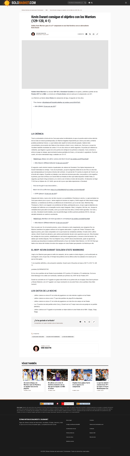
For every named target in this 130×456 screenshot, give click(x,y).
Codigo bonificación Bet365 (73, 424)
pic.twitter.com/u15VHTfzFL (71, 102)
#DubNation (46, 102)
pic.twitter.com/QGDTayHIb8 (81, 218)
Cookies (92, 420)
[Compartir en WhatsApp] (93, 34)
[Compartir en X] (89, 34)
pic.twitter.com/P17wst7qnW (79, 159)
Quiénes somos (70, 441)
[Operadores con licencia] (83, 404)
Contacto (92, 428)
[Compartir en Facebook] (86, 34)
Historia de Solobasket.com (96, 424)
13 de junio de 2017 (49, 106)
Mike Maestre (46, 348)
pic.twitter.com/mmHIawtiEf (76, 189)
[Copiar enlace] (97, 34)
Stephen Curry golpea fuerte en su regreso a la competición (81, 385)
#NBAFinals (37, 159)
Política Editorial (70, 432)
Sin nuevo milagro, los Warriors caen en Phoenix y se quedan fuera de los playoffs (32, 385)
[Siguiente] (108, 380)
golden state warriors (53, 336)
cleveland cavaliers (38, 336)
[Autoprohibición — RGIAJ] (57, 403)
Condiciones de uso (71, 428)
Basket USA (92, 432)
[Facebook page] (89, 2)
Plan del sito (93, 437)
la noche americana (68, 336)
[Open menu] (126, 2)
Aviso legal (69, 420)
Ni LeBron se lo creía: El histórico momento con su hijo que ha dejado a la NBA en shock (56, 385)
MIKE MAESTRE (42, 33)
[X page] (92, 2)
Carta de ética (69, 437)
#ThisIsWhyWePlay (56, 102)
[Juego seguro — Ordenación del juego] (47, 404)
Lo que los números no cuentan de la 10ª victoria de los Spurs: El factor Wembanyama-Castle (106, 385)
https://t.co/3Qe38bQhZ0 (58, 189)
